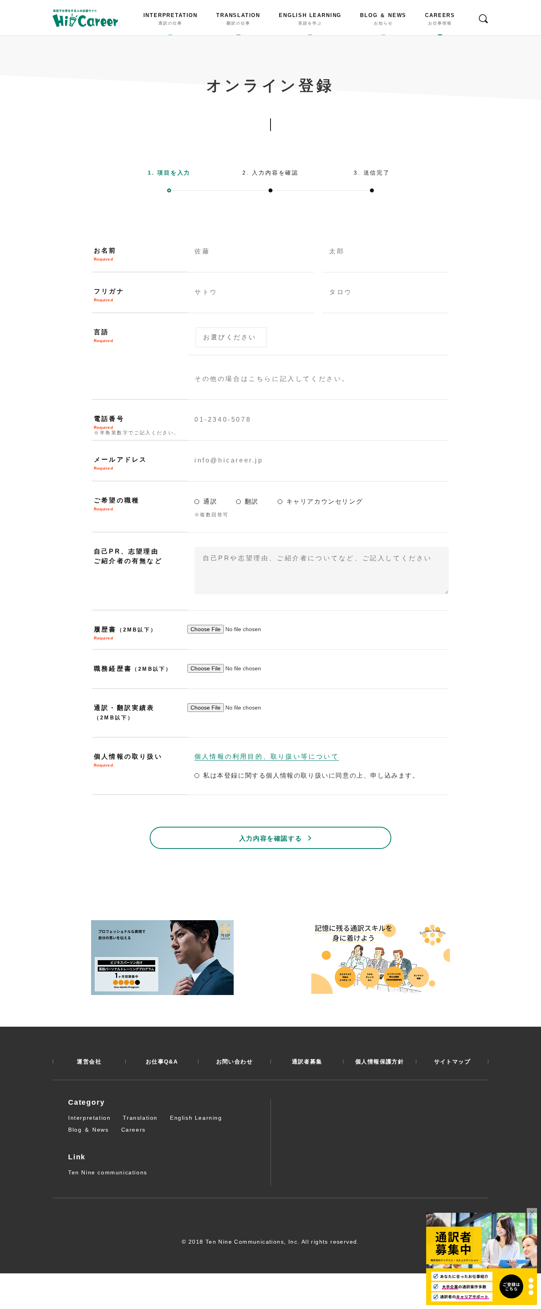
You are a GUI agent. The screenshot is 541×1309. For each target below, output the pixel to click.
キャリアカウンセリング (324, 501)
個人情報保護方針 (379, 1061)
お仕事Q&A (162, 1061)
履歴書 (125, 633)
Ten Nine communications (107, 1172)
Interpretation (89, 1118)
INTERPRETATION (170, 19)
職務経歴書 (133, 668)
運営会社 (89, 1061)
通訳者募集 (307, 1061)
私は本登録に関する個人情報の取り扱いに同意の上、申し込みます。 (311, 775)
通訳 (211, 501)
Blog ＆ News (88, 1129)
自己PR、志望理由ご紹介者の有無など (128, 556)
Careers (133, 1129)
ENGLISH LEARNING (310, 19)
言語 (103, 336)
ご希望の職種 (116, 504)
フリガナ (109, 295)
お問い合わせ (234, 1061)
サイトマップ (452, 1061)
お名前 (105, 254)
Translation (140, 1118)
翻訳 (253, 501)
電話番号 (137, 425)
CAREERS (440, 19)
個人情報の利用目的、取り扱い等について (266, 756)
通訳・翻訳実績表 (124, 712)
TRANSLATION (238, 19)
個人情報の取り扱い (128, 760)
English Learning (196, 1118)
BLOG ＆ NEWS (383, 19)
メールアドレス (120, 463)
